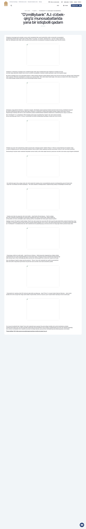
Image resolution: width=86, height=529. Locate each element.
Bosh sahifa (27, 10)
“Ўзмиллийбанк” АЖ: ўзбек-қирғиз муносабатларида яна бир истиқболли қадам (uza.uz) (26, 331)
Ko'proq (40, 1)
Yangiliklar (34, 10)
